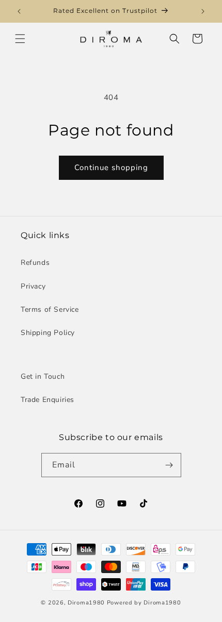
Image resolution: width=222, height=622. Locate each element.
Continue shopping (111, 167)
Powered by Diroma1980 (144, 603)
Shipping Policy (48, 333)
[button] (20, 38)
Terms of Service (50, 309)
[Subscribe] (169, 465)
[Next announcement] (203, 11)
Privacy (33, 286)
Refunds (35, 262)
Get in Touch (43, 376)
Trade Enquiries (47, 400)
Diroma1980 (87, 603)
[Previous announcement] (19, 11)
